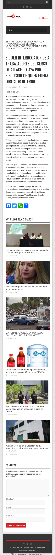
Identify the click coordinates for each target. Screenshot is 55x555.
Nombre (9, 499)
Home (11, 42)
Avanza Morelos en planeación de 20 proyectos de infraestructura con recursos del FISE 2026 (27, 448)
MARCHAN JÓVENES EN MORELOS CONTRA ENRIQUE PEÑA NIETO (24, 334)
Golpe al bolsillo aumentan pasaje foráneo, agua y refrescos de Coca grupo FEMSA (26, 370)
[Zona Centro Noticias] (28, 17)
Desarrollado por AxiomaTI (27, 551)
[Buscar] (47, 2)
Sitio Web (10, 516)
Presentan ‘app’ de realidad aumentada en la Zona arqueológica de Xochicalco (27, 251)
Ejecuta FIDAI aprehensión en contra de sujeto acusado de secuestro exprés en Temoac (25, 409)
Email (8, 507)
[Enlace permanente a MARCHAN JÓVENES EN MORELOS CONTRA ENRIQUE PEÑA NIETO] (28, 329)
